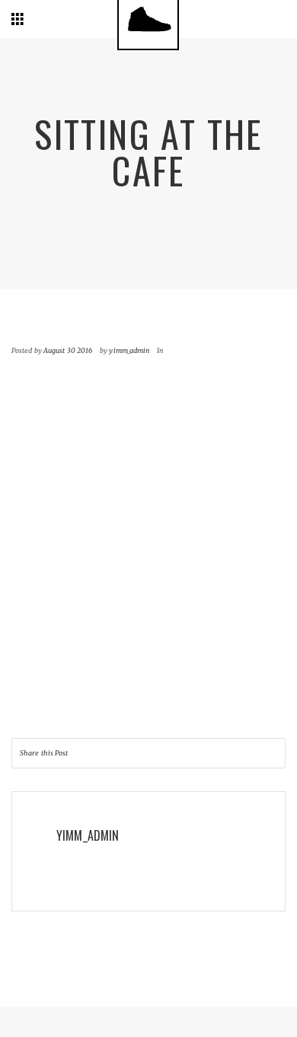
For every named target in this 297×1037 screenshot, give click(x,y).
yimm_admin (129, 350)
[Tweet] (238, 753)
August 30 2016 (67, 350)
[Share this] (208, 753)
